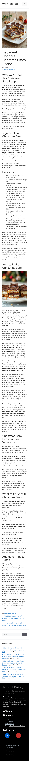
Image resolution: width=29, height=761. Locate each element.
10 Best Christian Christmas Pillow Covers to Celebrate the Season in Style (13, 650)
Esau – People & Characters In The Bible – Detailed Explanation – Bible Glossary (13, 656)
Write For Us (9, 724)
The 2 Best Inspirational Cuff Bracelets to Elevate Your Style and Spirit (13, 618)
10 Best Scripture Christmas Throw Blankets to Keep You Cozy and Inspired (13, 663)
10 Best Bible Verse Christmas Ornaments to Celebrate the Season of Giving (14, 669)
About (7, 719)
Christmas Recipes (10, 613)
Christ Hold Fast (10, 4)
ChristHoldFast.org (13, 687)
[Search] (24, 634)
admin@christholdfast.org (17, 726)
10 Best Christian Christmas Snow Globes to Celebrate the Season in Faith (13, 676)
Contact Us (9, 721)
